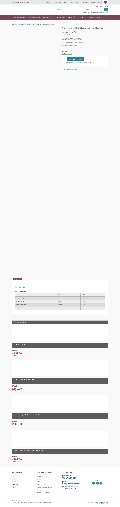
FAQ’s (71, 2)
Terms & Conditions (42, 484)
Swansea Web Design (97, 502)
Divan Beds (33, 24)
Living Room (81, 17)
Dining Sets (71, 17)
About (65, 2)
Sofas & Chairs (61, 17)
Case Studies (85, 2)
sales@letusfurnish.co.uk (71, 484)
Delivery (93, 2)
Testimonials (58, 2)
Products (18, 24)
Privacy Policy (40, 490)
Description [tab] (17, 279)
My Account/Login (42, 476)
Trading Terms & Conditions (44, 487)
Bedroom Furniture (48, 17)
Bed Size (64, 51)
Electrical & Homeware (94, 17)
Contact (100, 2)
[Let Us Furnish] (26, 12)
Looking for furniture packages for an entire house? (95, 12)
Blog (77, 2)
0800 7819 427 (69, 478)
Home (13, 24)
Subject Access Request (43, 492)
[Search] (106, 9)
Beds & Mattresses (34, 17)
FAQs (38, 481)
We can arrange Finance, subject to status (80, 63)
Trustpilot (60, 9)
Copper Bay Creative (102, 503)
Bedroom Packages (19, 17)
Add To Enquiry (75, 59)
